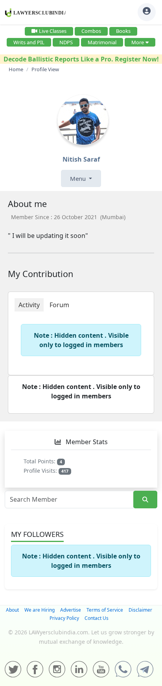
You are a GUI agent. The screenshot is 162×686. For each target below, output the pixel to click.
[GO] (145, 499)
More (137, 42)
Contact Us (97, 618)
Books (123, 30)
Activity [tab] (29, 305)
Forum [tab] (59, 305)
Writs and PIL (28, 42)
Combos (91, 30)
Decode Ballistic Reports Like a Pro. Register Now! (81, 59)
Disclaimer (140, 610)
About (12, 610)
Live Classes (52, 30)
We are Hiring (39, 610)
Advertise (70, 610)
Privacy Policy (64, 618)
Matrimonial (102, 42)
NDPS (66, 42)
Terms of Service (105, 610)
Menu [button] (78, 178)
